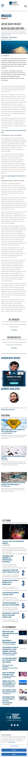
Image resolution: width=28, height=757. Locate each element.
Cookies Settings (14, 746)
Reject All (14, 750)
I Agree (14, 754)
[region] (14, 744)
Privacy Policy (12, 742)
